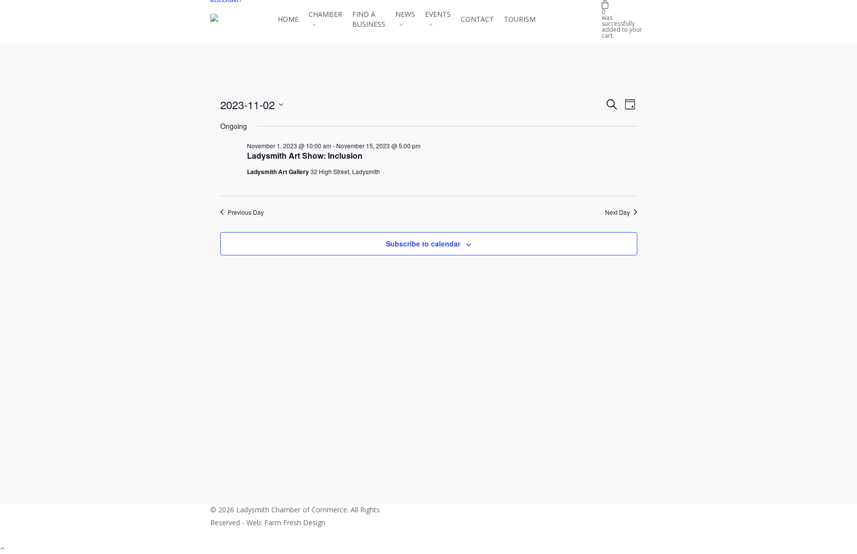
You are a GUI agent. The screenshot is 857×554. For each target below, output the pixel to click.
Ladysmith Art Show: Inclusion (305, 155)
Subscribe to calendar (423, 243)
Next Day (617, 212)
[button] (428, 547)
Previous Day (246, 212)
